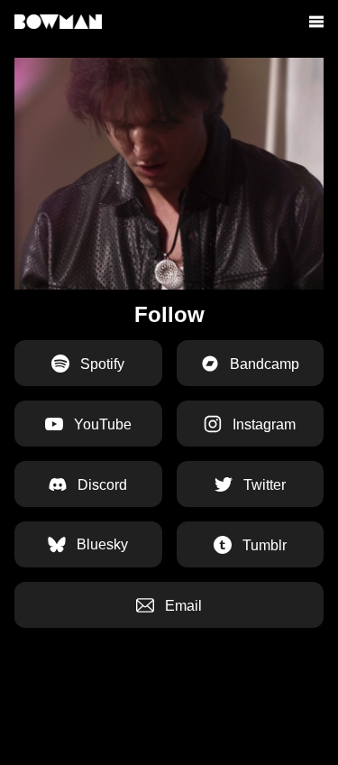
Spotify (100, 364)
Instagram (262, 424)
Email (181, 605)
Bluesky (100, 544)
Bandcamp (262, 364)
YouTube (101, 424)
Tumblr (263, 545)
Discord (100, 485)
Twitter (263, 485)
